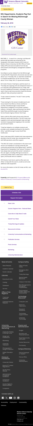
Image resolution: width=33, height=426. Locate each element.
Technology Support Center (23, 314)
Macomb (11, 3)
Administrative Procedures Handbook (7, 375)
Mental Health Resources (23, 278)
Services (5, 288)
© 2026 (9, 424)
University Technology (22, 318)
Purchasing (22, 345)
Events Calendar (7, 272)
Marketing (11, 249)
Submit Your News (13, 219)
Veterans (3, 405)
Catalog (5, 282)
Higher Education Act (8, 353)
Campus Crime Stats (25, 282)
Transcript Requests (6, 297)
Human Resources (24, 342)
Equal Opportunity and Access (24, 338)
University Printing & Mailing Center (8, 332)
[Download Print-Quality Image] (9, 54)
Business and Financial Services (24, 334)
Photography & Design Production (8, 348)
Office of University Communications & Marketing (15, 179)
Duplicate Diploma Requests (8, 302)
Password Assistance (22, 309)
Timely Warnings (24, 274)
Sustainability (23, 402)
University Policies (8, 362)
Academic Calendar (8, 269)
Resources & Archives (14, 229)
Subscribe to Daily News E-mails (17, 213)
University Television (6, 344)
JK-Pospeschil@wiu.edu (22, 177)
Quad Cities (16, 3)
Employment (13, 402)
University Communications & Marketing (19, 234)
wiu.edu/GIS (4, 169)
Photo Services (12, 244)
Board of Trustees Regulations (8, 366)
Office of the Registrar (6, 293)
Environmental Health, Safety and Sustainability (24, 292)
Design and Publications (6, 336)
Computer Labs (23, 301)
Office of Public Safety (23, 266)
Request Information (16, 198)
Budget (21, 330)
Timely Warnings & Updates (16, 224)
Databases (6, 285)
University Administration (15, 255)
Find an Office (23, 357)
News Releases (7, 265)
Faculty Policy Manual (6, 370)
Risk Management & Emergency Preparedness (25, 286)
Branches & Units (8, 279)
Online (21, 3)
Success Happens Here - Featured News (19, 208)
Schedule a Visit (16, 192)
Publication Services (13, 239)
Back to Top (7, 187)
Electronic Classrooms (22, 305)
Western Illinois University (18, 1)
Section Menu (7, 9)
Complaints (6, 388)
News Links (11, 203)
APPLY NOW (29, 3)
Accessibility (4, 402)
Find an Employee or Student (24, 353)
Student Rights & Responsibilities (7, 384)
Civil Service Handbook (6, 380)
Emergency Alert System (23, 270)
